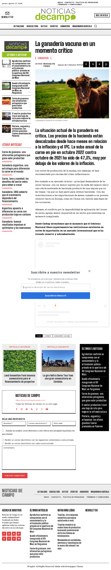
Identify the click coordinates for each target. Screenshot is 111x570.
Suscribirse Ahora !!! (55, 295)
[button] (55, 272)
